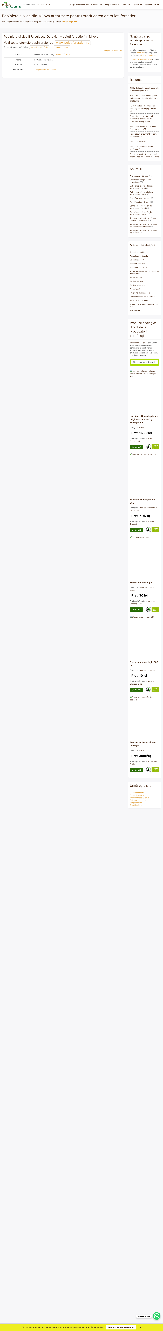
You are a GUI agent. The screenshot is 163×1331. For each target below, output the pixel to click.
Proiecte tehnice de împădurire (142, 297)
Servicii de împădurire (139, 300)
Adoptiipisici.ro (136, 805)
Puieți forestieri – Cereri (139, 198)
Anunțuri (125, 5)
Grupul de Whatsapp (138, 141)
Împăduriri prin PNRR (138, 267)
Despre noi (149, 5)
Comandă (136, 447)
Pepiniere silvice (136, 281)
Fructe (141, 427)
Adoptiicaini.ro (136, 803)
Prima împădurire (148, 55)
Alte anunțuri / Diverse (139, 176)
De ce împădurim (137, 260)
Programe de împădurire (140, 293)
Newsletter (137, 5)
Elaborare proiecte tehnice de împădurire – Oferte (142, 193)
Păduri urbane (136, 277)
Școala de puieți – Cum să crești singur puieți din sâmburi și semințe (144, 155)
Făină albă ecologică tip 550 (142, 501)
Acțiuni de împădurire (139, 252)
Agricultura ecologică (138, 343)
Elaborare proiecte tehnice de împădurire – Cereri (142, 187)
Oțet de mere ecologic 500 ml (144, 664)
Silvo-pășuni (135, 310)
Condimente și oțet (147, 670)
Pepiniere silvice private (46, 69)
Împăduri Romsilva (137, 263)
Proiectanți (96, 5)
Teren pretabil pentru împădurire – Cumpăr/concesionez (144, 219)
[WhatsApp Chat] (156, 1316)
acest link (141, 53)
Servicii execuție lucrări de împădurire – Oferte (141, 213)
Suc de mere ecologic (141, 582)
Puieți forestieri (111, 5)
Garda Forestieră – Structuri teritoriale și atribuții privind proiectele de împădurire (141, 118)
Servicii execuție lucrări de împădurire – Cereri (141, 207)
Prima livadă (135, 289)
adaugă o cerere (62, 47)
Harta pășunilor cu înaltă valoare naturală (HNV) (143, 135)
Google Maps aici (69, 21)
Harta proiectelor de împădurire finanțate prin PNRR (143, 127)
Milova (58, 54)
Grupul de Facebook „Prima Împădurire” (141, 147)
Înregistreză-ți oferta (39, 47)
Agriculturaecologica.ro (139, 798)
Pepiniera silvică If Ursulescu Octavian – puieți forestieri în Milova (51, 36)
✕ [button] (140, 1327)
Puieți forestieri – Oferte (140, 202)
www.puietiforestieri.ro (72, 42)
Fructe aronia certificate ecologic (142, 744)
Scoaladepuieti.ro (137, 795)
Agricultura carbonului (139, 256)
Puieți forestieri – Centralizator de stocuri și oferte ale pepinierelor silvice (144, 108)
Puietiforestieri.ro (137, 793)
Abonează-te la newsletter (141, 59)
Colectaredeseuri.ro (138, 800)
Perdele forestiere (137, 285)
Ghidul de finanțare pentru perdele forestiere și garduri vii (144, 89)
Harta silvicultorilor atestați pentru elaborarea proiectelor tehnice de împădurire (144, 98)
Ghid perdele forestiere (79, 5)
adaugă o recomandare (112, 50)
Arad (68, 54)
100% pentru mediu (43, 4)
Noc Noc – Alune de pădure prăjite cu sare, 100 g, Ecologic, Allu (144, 419)
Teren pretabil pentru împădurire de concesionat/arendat (143, 225)
